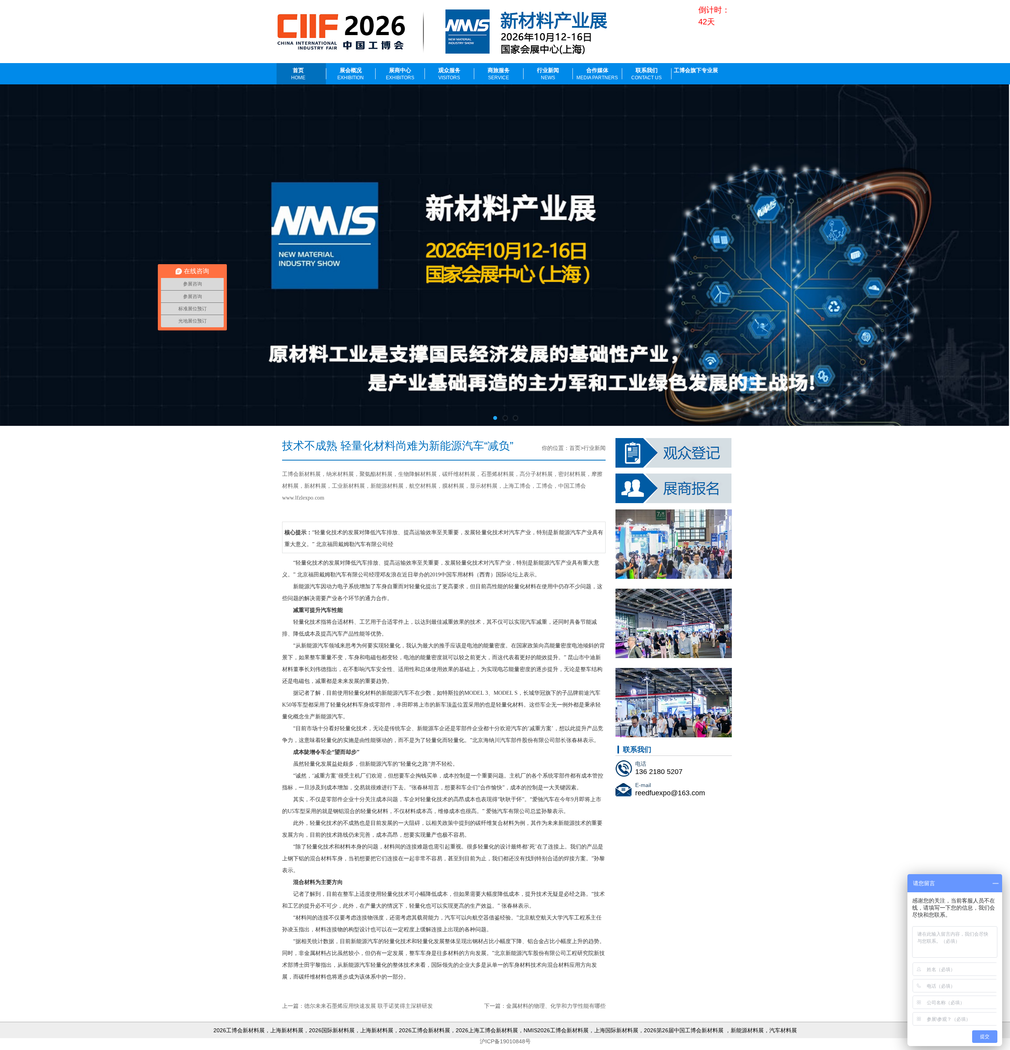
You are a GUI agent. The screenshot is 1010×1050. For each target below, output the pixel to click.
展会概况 (350, 73)
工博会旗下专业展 (696, 70)
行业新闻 (548, 73)
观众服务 (449, 73)
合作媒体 (597, 73)
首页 (298, 73)
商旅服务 (499, 73)
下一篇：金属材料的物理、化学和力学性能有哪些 (545, 1006)
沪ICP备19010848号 (505, 1041)
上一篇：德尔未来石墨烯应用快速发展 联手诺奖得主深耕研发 (357, 1006)
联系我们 (646, 73)
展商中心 (400, 73)
